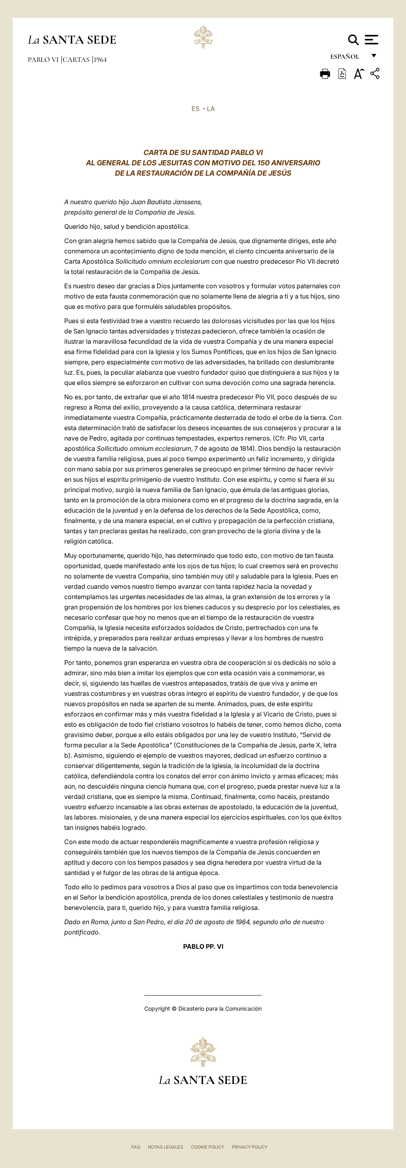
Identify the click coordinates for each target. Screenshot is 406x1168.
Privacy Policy (249, 1147)
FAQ (135, 1147)
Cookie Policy (207, 1147)
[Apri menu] (370, 39)
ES (195, 109)
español (347, 58)
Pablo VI (44, 59)
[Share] (375, 75)
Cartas (77, 59)
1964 (100, 59)
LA (211, 109)
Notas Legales (165, 1147)
